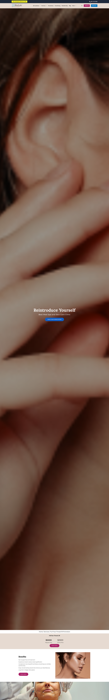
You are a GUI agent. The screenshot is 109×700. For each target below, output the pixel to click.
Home (41, 631)
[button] (39, 6)
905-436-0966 (94, 1)
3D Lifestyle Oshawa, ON (19, 1)
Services (46, 631)
